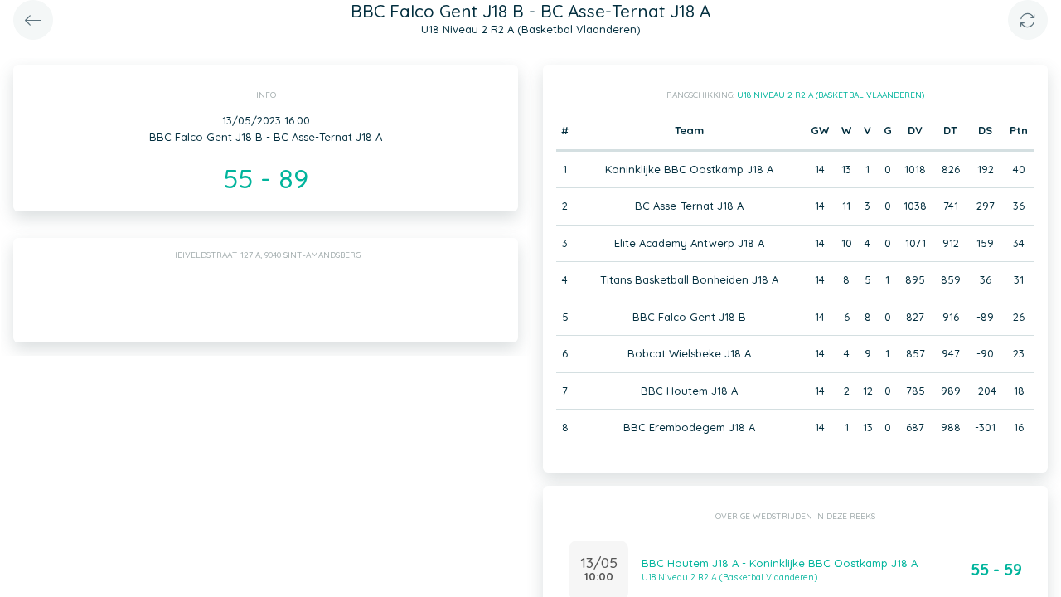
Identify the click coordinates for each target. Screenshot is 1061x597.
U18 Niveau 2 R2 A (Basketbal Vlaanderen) (830, 95)
